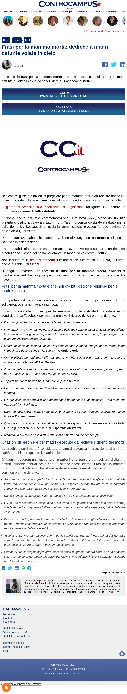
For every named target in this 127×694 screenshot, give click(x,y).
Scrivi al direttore (13, 628)
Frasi (70, 8)
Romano (82, 11)
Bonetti (23, 11)
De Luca (8, 11)
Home (6, 40)
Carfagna (67, 11)
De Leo (38, 11)
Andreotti (112, 11)
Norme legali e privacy (16, 647)
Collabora (9, 622)
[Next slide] (124, 20)
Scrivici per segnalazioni (17, 636)
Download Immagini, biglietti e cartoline (63, 94)
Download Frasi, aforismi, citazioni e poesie (63, 109)
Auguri (17, 40)
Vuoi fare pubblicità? (15, 632)
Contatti (7, 618)
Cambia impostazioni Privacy (23, 684)
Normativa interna (13, 643)
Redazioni (9, 614)
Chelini (97, 11)
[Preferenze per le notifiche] (6, 687)
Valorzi (52, 11)
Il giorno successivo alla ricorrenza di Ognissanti (42, 207)
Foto (6, 651)
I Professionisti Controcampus (104, 31)
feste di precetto (42, 260)
